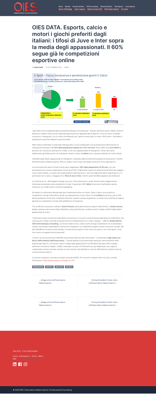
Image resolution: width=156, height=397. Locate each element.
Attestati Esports (106, 6)
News (61, 6)
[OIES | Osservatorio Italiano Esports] (25, 8)
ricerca (69, 267)
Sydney (69, 390)
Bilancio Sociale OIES (94, 9)
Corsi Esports (130, 6)
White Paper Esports (111, 9)
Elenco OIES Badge (65, 9)
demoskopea (38, 267)
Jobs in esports (79, 9)
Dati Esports (119, 6)
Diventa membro (78, 6)
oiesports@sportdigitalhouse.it (28, 359)
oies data (59, 267)
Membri (67, 6)
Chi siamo (124, 9)
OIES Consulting (92, 6)
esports (49, 267)
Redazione (38, 67)
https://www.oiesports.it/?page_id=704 (59, 260)
